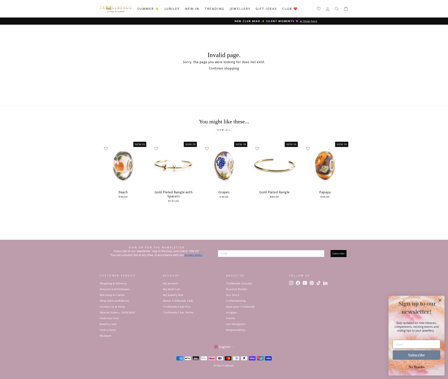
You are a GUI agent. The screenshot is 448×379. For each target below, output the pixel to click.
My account (170, 283)
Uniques (231, 312)
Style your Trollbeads (240, 306)
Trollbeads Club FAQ (177, 306)
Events (230, 318)
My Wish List (171, 289)
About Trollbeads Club (178, 300)
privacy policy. (194, 255)
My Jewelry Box (173, 295)
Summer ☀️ (148, 9)
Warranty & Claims (112, 295)
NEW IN (192, 9)
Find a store (108, 330)
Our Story (232, 295)
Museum (105, 335)
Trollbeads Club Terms (178, 312)
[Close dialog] (440, 300)
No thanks (417, 366)
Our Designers (236, 324)
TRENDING (214, 9)
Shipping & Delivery (113, 283)
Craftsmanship (236, 300)
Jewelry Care (108, 324)
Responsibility (235, 330)
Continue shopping (224, 68)
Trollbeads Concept (239, 283)
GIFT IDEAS (266, 9)
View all (224, 129)
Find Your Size (109, 318)
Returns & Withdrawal (114, 289)
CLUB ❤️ (290, 9)
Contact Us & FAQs (112, 306)
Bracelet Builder (236, 289)
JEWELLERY (240, 9)
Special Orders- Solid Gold (117, 312)
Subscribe (338, 253)
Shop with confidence (114, 300)
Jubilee (172, 9)
